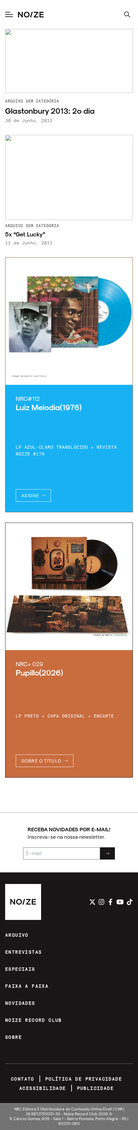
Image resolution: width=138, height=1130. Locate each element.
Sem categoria (42, 101)
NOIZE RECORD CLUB (33, 1020)
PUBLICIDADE (95, 1088)
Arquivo (14, 101)
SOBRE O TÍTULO (41, 761)
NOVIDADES (20, 1003)
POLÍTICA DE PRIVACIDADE (83, 1078)
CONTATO (22, 1078)
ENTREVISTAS (23, 952)
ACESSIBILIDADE (42, 1088)
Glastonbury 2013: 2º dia (50, 110)
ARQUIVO (17, 935)
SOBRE (13, 1037)
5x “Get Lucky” (25, 234)
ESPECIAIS (20, 969)
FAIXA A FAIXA (26, 986)
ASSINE (30, 495)
